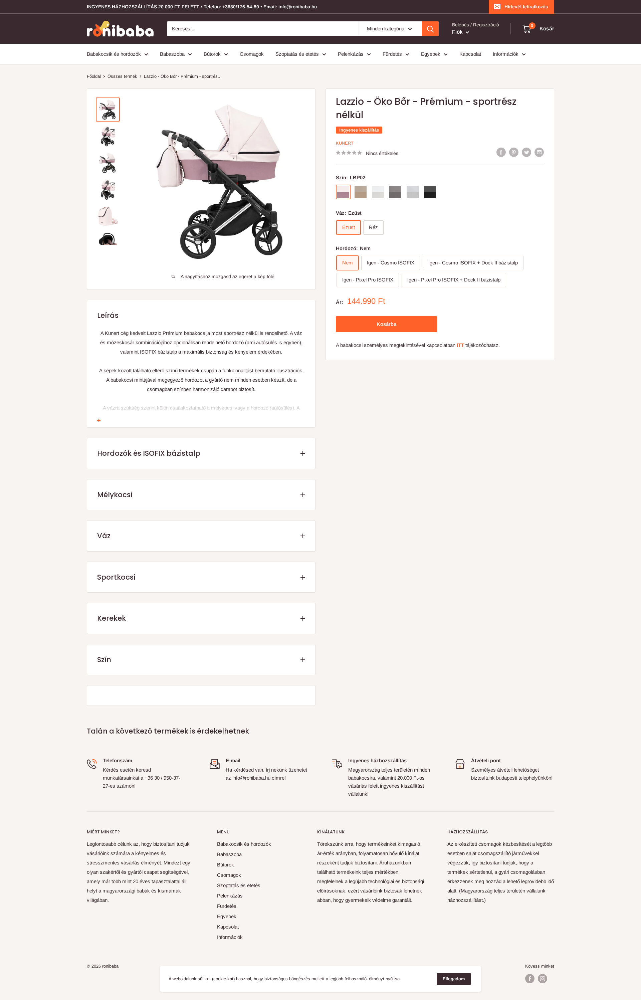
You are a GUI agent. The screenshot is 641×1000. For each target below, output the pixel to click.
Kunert (345, 143)
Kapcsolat (470, 54)
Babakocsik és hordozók (114, 54)
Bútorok (212, 54)
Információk (505, 54)
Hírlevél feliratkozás (526, 6)
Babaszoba (172, 54)
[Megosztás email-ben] (539, 152)
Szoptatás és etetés (297, 54)
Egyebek (430, 54)
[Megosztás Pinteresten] (513, 152)
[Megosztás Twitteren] (526, 152)
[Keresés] (430, 28)
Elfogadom (454, 978)
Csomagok (252, 54)
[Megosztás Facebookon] (501, 152)
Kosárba (386, 324)
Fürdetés (392, 54)
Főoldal (94, 76)
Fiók (458, 32)
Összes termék (122, 76)
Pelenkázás (351, 54)
